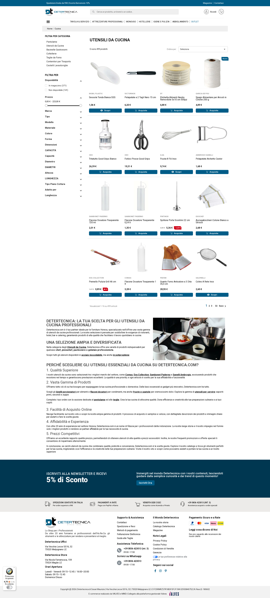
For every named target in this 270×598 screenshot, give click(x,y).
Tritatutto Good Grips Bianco (102, 158)
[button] (105, 111)
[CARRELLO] (221, 11)
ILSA (162, 155)
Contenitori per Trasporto (58, 61)
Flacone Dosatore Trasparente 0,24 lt (139, 221)
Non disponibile (58, 90)
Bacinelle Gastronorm (56, 49)
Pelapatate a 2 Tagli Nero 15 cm (140, 97)
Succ (223, 306)
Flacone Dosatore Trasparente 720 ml (104, 221)
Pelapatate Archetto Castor (209, 158)
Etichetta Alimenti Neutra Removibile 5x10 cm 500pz (173, 98)
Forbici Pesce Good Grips (137, 158)
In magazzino (58, 85)
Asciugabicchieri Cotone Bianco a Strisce (212, 221)
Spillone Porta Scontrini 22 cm (175, 220)
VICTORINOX (130, 93)
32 (216, 306)
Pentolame (51, 41)
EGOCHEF (200, 216)
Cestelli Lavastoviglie (57, 65)
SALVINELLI (200, 278)
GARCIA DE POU (202, 93)
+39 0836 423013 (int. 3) (199, 502)
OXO (91, 155)
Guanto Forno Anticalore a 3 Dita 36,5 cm (176, 282)
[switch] (9, 587)
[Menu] (14, 568)
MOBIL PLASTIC (96, 93)
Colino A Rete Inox (205, 281)
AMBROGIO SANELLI (204, 155)
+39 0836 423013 (132, 561)
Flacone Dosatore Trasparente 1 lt (140, 282)
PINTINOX (164, 216)
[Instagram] (160, 571)
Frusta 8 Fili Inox (168, 158)
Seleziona (203, 49)
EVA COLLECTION (96, 278)
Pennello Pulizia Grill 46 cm (102, 281)
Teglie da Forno (54, 57)
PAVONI (163, 278)
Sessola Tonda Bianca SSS (102, 97)
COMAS (128, 278)
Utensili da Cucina (55, 45)
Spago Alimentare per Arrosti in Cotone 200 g (211, 98)
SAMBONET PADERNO (98, 216)
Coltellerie (51, 53)
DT (161, 93)
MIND (124, 594)
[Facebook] (155, 571)
